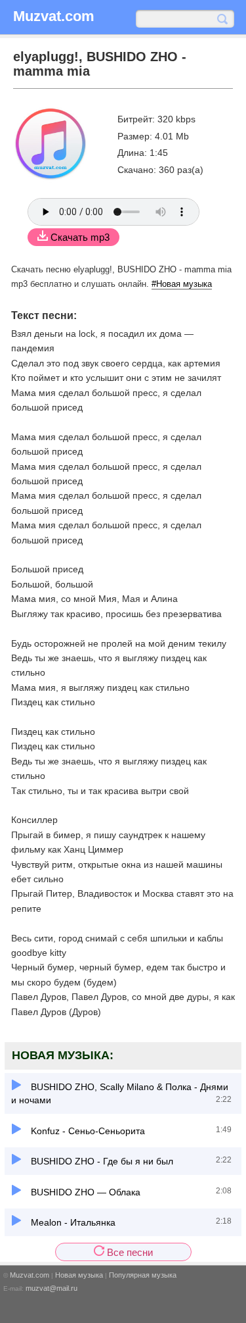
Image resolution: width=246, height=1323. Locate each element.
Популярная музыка (142, 1275)
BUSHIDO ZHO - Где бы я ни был (100, 1161)
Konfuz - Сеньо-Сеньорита (86, 1131)
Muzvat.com (29, 1275)
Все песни (128, 1252)
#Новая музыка (182, 284)
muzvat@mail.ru (51, 1288)
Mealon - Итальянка (71, 1222)
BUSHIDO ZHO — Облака (84, 1192)
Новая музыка (79, 1275)
